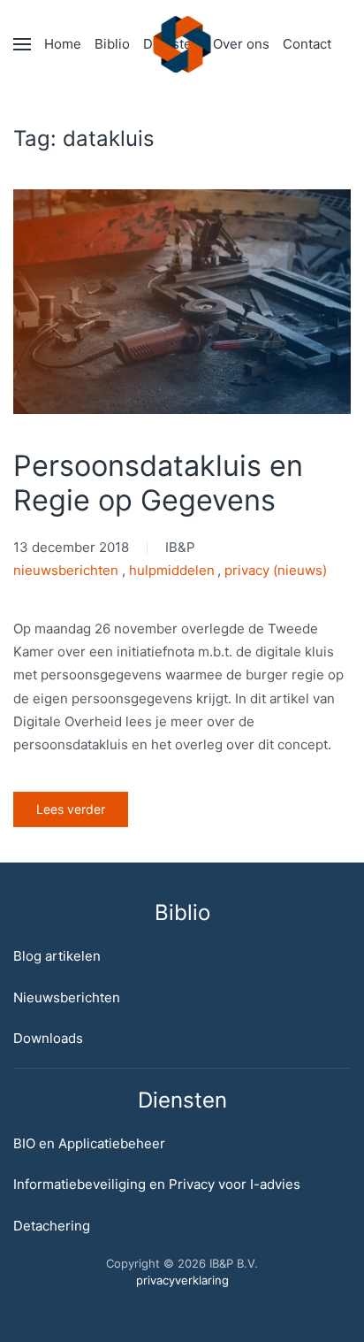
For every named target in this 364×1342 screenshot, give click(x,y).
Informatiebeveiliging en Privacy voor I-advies (156, 1184)
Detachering (51, 1225)
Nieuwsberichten (66, 997)
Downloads (48, 1038)
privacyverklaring (182, 1280)
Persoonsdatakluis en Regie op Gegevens (158, 483)
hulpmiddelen (172, 570)
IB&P (180, 547)
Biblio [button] (112, 43)
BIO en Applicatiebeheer (89, 1143)
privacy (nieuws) (275, 570)
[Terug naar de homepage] (182, 44)
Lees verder (70, 809)
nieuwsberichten (65, 570)
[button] (22, 44)
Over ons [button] (241, 43)
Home (62, 43)
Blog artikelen (57, 955)
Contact (307, 43)
